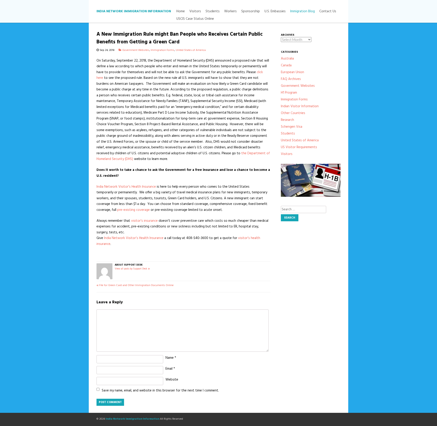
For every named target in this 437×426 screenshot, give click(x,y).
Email (170, 368)
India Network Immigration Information (134, 11)
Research (287, 120)
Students (213, 11)
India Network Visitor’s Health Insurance (126, 186)
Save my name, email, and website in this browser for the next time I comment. (160, 390)
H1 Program (289, 92)
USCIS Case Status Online (195, 19)
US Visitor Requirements (299, 147)
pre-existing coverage (133, 210)
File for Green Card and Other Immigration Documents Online (135, 285)
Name (170, 358)
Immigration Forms (162, 50)
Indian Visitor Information (300, 106)
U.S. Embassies (275, 11)
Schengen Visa (291, 127)
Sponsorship (250, 11)
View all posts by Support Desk (132, 269)
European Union (292, 72)
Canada (286, 65)
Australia (287, 58)
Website (171, 379)
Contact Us (327, 11)
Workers (230, 11)
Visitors (195, 11)
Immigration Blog (302, 11)
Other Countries (293, 113)
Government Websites (135, 50)
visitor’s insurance (144, 221)
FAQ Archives (291, 79)
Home (180, 11)
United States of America (191, 50)
